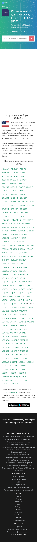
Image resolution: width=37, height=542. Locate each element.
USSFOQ (14, 376)
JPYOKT (12, 231)
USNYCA (13, 325)
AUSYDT (5, 176)
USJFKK (5, 300)
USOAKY (23, 336)
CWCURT (23, 191)
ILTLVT (30, 220)
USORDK (5, 351)
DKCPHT (14, 198)
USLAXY (5, 314)
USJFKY (13, 303)
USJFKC (13, 293)
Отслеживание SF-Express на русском (18, 463)
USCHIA (14, 267)
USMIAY (5, 325)
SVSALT (14, 260)
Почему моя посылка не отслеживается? (18, 490)
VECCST (14, 384)
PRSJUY (21, 249)
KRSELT (5, 234)
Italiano (18, 517)
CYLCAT (5, 194)
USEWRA (22, 271)
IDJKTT (22, 220)
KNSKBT (30, 231)
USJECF (5, 285)
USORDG (6, 347)
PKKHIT (30, 245)
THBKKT (5, 263)
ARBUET (14, 169)
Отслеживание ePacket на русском (18, 465)
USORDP (15, 351)
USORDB (15, 340)
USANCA (5, 267)
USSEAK (30, 362)
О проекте (18, 526)
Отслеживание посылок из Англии (18, 457)
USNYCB (22, 325)
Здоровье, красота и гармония (19, 422)
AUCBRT (14, 172)
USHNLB (24, 274)
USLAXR (14, 311)
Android (14, 392)
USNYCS (5, 333)
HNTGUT (14, 216)
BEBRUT (5, 180)
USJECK (28, 285)
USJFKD (21, 293)
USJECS (13, 289)
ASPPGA (23, 169)
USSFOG (22, 369)
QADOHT (23, 252)
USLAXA (21, 303)
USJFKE (29, 293)
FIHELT (5, 205)
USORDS (15, 354)
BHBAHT (14, 180)
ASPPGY (5, 172)
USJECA (5, 282)
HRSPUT (23, 216)
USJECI (21, 285)
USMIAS (30, 322)
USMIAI (30, 318)
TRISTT (22, 263)
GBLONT (30, 205)
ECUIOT (13, 201)
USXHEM (23, 380)
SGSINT (31, 256)
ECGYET (5, 201)
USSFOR (23, 376)
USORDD (6, 344)
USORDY (5, 358)
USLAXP (30, 307)
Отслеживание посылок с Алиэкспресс (18, 439)
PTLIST (30, 249)
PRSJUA (5, 249)
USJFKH (20, 296)
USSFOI (13, 373)
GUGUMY (24, 212)
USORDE (15, 344)
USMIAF (22, 318)
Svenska (18, 512)
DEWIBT (5, 198)
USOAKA (23, 333)
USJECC (13, 282)
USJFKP (21, 300)
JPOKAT (22, 227)
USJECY (29, 289)
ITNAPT (20, 223)
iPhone (4, 392)
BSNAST (13, 183)
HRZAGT (5, 220)
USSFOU (5, 380)
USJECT (21, 289)
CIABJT (22, 187)
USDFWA (23, 267)
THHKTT (14, 263)
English (18, 496)
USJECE (29, 282)
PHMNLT (22, 245)
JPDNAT (14, 227)
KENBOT (21, 231)
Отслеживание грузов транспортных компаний (18, 447)
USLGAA (14, 314)
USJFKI (28, 296)
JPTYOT (5, 231)
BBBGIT (23, 176)
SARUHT (13, 256)
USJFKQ (29, 300)
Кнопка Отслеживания (18, 479)
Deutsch (18, 510)
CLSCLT (29, 187)
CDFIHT (13, 187)
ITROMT (28, 223)
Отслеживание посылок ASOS (18, 455)
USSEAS (5, 365)
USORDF (24, 344)
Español (18, 504)
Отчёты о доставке (18, 477)
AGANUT (5, 169)
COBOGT (5, 191)
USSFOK (22, 373)
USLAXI (13, 307)
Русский (18, 499)
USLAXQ (5, 311)
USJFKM (13, 300)
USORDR (6, 354)
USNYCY (14, 333)
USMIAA (5, 318)
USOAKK (5, 336)
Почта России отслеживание (18, 460)
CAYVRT (5, 187)
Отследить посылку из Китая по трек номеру (18, 436)
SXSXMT (22, 260)
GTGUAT (5, 212)
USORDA (6, 340)
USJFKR (5, 303)
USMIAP (13, 322)
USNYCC (5, 329)
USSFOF (13, 369)
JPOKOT (30, 227)
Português (18, 507)
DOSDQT (23, 198)
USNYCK (23, 329)
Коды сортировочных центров (18, 487)
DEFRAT (22, 194)
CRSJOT (14, 191)
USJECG (12, 285)
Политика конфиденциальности (18, 532)
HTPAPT (14, 220)
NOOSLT (14, 241)
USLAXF (5, 307)
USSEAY (13, 365)
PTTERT (5, 252)
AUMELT (23, 172)
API (18, 482)
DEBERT (13, 194)
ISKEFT (5, 223)
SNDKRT (5, 260)
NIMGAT (22, 238)
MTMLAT (5, 238)
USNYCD (14, 329)
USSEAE (5, 362)
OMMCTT (23, 241)
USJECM (5, 289)
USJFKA (5, 293)
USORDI (24, 347)
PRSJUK (13, 249)
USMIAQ (22, 322)
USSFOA (22, 365)
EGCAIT (21, 201)
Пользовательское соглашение (19, 529)
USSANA (14, 358)
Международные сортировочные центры (17, 7)
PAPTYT (5, 245)
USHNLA (15, 274)
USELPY (13, 271)
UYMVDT (5, 384)
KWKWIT (14, 234)
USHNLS (14, 278)
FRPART (21, 205)
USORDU (24, 354)
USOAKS (14, 336)
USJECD (21, 282)
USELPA (5, 271)
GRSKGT (23, 209)
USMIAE (13, 318)
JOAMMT (5, 227)
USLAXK (21, 307)
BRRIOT (5, 183)
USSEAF (13, 362)
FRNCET (12, 205)
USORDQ (24, 351)
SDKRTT (22, 256)
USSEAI (22, 362)
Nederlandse (18, 515)
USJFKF (5, 296)
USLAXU (23, 311)
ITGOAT (12, 223)
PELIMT (13, 245)
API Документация (18, 485)
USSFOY (13, 380)
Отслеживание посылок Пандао (18, 444)
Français (18, 502)
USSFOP (5, 376)
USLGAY (22, 314)
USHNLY (23, 278)
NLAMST (5, 241)
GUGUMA (14, 212)
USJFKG (12, 296)
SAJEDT (5, 256)
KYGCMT (23, 234)
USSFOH (5, 373)
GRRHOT (14, 209)
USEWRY (6, 274)
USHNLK (5, 278)
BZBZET (22, 183)
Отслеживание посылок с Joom (18, 442)
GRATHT (5, 209)
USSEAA (23, 358)
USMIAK (5, 322)
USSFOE (5, 369)
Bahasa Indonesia (18, 520)
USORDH (15, 347)
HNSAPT (5, 216)
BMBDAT (23, 180)
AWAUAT (14, 176)
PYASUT (13, 252)
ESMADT (30, 201)
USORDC (24, 340)
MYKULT (14, 238)
